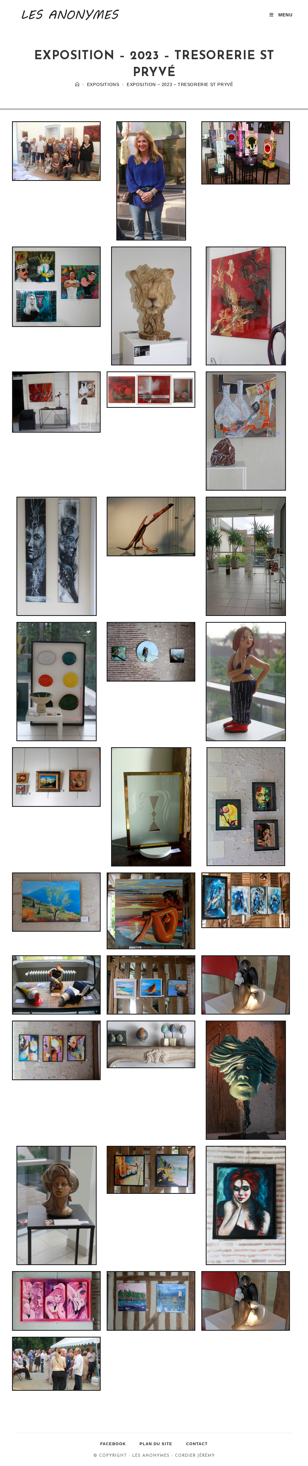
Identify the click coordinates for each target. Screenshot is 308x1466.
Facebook (113, 1444)
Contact (197, 1444)
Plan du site (156, 1444)
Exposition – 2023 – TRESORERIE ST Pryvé (180, 84)
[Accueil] (77, 84)
